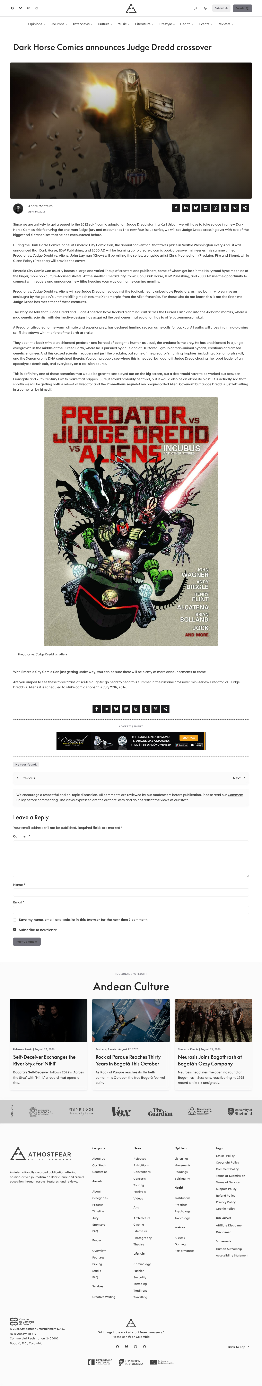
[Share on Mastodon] (205, 208)
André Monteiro (40, 206)
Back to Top (236, 1347)
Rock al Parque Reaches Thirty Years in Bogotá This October (128, 1060)
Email (19, 902)
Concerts (183, 1049)
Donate (239, 8)
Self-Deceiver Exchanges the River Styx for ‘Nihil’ (44, 1060)
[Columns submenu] (66, 24)
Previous (28, 778)
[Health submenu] (192, 24)
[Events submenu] (211, 24)
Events (112, 1049)
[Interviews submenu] (91, 24)
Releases (18, 1049)
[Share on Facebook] (176, 208)
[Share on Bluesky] (196, 208)
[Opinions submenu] (44, 24)
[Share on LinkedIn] (186, 208)
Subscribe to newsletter (38, 930)
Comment (21, 836)
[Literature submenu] (152, 24)
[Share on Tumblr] (225, 208)
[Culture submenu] (111, 24)
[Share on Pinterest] (235, 208)
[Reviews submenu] (232, 24)
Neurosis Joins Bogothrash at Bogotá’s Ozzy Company (210, 1060)
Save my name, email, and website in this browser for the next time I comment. (83, 920)
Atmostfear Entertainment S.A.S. (42, 1329)
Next (237, 778)
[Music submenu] (129, 24)
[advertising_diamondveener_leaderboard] (131, 749)
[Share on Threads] (215, 208)
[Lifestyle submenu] (174, 24)
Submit (219, 8)
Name (19, 885)
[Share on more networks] (245, 208)
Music (28, 1049)
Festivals (101, 1049)
